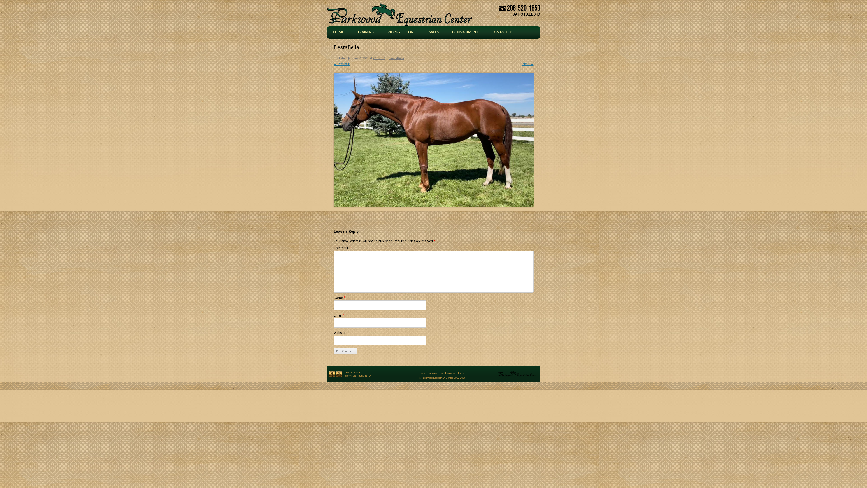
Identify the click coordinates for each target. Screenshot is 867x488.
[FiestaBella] (434, 140)
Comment (342, 248)
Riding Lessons (401, 32)
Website (339, 333)
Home (338, 32)
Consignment (465, 32)
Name (339, 298)
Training (365, 32)
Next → (528, 64)
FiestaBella (396, 58)
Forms (461, 373)
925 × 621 (379, 58)
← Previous (342, 64)
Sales (434, 32)
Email (339, 315)
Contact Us (502, 32)
